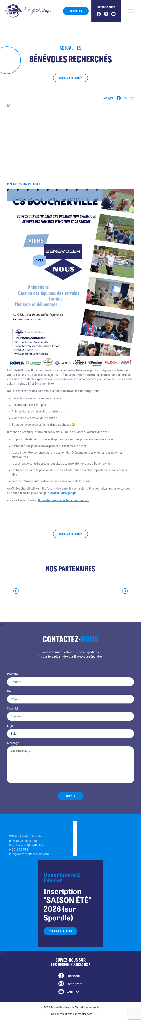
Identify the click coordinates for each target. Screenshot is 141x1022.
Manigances (85, 1014)
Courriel (12, 708)
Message (13, 743)
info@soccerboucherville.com (29, 854)
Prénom (12, 674)
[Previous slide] (16, 591)
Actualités (70, 48)
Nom (10, 691)
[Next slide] (125, 591)
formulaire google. (64, 493)
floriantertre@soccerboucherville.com (63, 500)
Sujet (10, 725)
